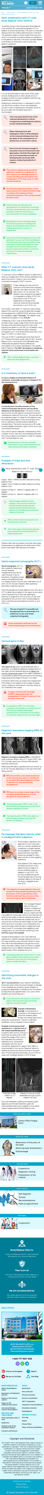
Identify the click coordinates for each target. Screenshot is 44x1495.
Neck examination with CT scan (11, 1418)
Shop (33, 3)
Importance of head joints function (11, 1394)
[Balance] (8, 3)
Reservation (26, 1388)
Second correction (28, 1395)
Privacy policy (21, 1484)
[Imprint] (28, 1371)
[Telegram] (27, 1364)
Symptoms (5, 1423)
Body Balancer (27, 1411)
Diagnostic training (26, 1172)
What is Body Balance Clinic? (9, 1389)
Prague (5, 8)
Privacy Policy (26, 1424)
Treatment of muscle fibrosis (32, 1405)
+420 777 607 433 (34, 8)
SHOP (24, 1386)
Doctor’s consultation (29, 1398)
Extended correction (29, 1408)
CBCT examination (28, 1401)
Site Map (25, 1417)
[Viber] (18, 1364)
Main (3, 12)
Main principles (11, 12)
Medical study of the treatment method (9, 1427)
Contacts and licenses (9, 1431)
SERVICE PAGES (29, 1415)
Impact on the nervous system (9, 1399)
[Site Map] (28, 1376)
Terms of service (22, 1487)
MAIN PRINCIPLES (9, 1386)
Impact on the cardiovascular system (9, 1404)
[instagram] (3, 1371)
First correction (27, 1391)
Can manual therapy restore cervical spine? (10, 1408)
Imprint (24, 1421)
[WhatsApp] (22, 1364)
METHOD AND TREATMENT (8, 1414)
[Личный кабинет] (25, 2)
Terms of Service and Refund (32, 1427)
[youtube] (3, 1376)
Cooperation (24, 1169)
